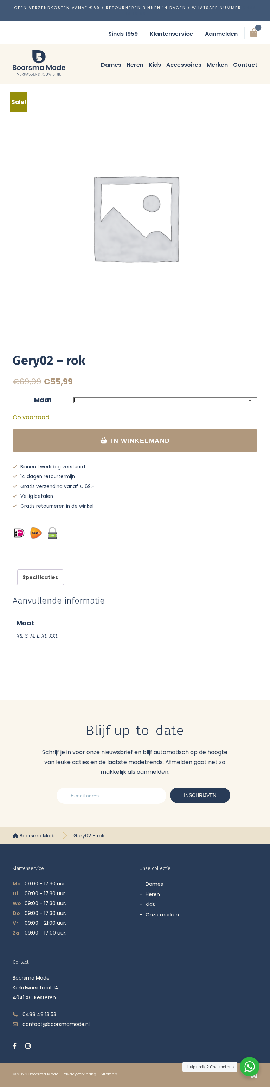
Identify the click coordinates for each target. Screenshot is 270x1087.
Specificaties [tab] (40, 577)
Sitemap (109, 1074)
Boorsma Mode (37, 835)
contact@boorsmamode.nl (56, 1024)
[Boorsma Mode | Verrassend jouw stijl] (39, 63)
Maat (43, 399)
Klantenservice (171, 34)
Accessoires (183, 65)
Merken (217, 65)
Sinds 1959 (123, 34)
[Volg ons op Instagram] (28, 1046)
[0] (253, 33)
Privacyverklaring (79, 1074)
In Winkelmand (140, 440)
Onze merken (162, 914)
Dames (111, 65)
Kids (155, 65)
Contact (245, 65)
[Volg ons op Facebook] (15, 1046)
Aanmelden (221, 34)
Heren (135, 65)
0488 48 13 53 (39, 1014)
